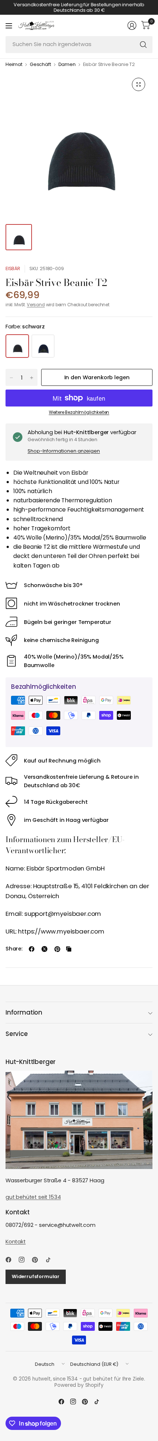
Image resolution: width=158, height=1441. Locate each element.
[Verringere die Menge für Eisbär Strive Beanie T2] (11, 377)
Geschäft (40, 64)
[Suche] (143, 44)
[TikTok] (51, 1260)
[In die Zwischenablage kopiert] (68, 949)
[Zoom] (138, 84)
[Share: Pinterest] (57, 949)
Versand (36, 305)
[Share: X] (44, 949)
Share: (14, 949)
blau (43, 346)
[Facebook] (11, 1260)
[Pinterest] (38, 1260)
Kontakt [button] (16, 1241)
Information (24, 1012)
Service (17, 1033)
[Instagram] (24, 1260)
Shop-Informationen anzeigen (64, 451)
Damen (67, 64)
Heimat (14, 64)
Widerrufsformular (36, 1276)
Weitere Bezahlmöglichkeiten (79, 412)
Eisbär (13, 268)
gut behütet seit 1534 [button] (33, 1197)
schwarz (17, 346)
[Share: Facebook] (31, 949)
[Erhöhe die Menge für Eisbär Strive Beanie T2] (31, 377)
